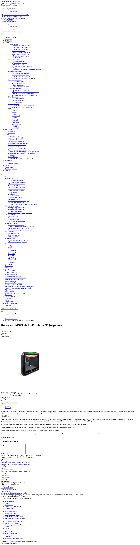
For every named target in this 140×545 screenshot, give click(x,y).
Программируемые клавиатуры (18, 201)
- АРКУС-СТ (16, 117)
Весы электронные (14, 80)
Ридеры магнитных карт (16, 202)
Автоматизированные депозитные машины (22, 204)
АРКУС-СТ (12, 252)
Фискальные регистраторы (17, 182)
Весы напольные (13, 219)
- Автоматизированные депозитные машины (26, 69)
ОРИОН (11, 255)
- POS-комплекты (18, 102)
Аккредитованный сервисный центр (13, 18)
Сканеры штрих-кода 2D (16, 209)
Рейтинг (3, 457)
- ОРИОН (15, 121)
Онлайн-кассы (9, 501)
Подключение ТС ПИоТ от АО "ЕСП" (20, 158)
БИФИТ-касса (13, 163)
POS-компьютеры (14, 235)
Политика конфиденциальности (15, 538)
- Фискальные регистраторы (21, 47)
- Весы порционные (18, 83)
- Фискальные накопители (20, 54)
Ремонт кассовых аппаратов (17, 150)
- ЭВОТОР (15, 119)
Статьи (7, 165)
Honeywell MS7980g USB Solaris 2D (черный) (15, 464)
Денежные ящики (14, 196)
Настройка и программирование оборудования (23, 151)
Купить (4, 403)
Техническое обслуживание (17, 145)
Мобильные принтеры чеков (17, 242)
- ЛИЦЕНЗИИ (17, 57)
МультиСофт (12, 259)
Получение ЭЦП (13, 136)
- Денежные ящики (18, 61)
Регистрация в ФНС (11, 511)
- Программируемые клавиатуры (23, 66)
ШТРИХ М (12, 250)
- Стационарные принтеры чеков (23, 105)
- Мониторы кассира (19, 64)
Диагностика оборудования (17, 148)
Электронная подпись (12, 515)
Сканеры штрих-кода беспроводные (20, 213)
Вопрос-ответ (9, 167)
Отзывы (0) (8, 408)
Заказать (4, 479)
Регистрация (12, 10)
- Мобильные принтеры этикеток (23, 93)
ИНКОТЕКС (12, 249)
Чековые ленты (9, 508)
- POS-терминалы (18, 99)
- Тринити (15, 122)
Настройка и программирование (15, 518)
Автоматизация (10, 162)
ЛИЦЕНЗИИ (12, 192)
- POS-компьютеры (18, 100)
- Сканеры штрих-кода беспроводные (24, 78)
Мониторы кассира (14, 199)
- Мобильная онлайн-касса (20, 49)
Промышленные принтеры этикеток (20, 230)
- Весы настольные (18, 81)
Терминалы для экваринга (16, 190)
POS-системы (9, 505)
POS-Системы (13, 97)
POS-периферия (13, 59)
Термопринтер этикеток (16, 225)
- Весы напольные (18, 85)
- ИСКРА (15, 126)
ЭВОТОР (11, 254)
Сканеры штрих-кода (15, 71)
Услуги (7, 134)
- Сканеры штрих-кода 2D (20, 75)
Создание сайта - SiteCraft (9, 543)
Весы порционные (14, 218)
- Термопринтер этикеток (20, 90)
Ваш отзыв (4, 453)
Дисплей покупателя (15, 197)
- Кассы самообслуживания (21, 52)
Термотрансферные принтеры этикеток (21, 226)
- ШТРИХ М (16, 116)
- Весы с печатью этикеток (21, 87)
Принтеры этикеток (14, 88)
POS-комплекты (13, 237)
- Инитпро (15, 128)
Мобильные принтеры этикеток (18, 228)
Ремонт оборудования (12, 523)
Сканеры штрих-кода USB (17, 211)
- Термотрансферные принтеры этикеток (25, 92)
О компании (9, 129)
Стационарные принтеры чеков (18, 240)
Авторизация (12, 11)
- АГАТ (14, 112)
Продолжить (5, 459)
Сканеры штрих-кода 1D (16, 208)
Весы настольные (14, 216)
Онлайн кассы (13, 44)
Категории (8, 40)
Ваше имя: (4, 445)
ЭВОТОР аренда (13, 157)
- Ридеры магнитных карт (20, 68)
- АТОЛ (14, 110)
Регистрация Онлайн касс (16, 141)
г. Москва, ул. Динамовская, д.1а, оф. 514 (14, 493)
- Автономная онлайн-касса (21, 46)
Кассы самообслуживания (16, 187)
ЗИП (9, 109)
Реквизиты (11, 133)
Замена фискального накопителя (19, 143)
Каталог (7, 42)
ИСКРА (10, 260)
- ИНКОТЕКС (17, 114)
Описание (8, 406)
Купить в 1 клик (11, 403)
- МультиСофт (16, 124)
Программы (8, 160)
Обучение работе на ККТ (13, 525)
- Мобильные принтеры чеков (22, 107)
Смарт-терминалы (14, 185)
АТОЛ (10, 245)
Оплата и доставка (7, 1)
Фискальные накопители (16, 189)
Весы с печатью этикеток (16, 221)
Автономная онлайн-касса (17, 180)
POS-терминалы (13, 233)
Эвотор (7, 503)
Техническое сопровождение (14, 516)
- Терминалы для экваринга (21, 56)
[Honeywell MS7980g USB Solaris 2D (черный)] (30, 389)
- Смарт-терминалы (18, 51)
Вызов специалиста (14, 146)
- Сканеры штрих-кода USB (21, 76)
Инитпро (11, 262)
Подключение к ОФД (15, 140)
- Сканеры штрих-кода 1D (20, 73)
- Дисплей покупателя (19, 63)
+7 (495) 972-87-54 (7, 20)
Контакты (16, 1)
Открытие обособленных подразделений (21, 153)
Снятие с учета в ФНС (15, 138)
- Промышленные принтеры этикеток (24, 95)
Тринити (11, 257)
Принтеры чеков (13, 104)
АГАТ (10, 247)
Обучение (11, 155)
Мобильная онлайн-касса (16, 184)
